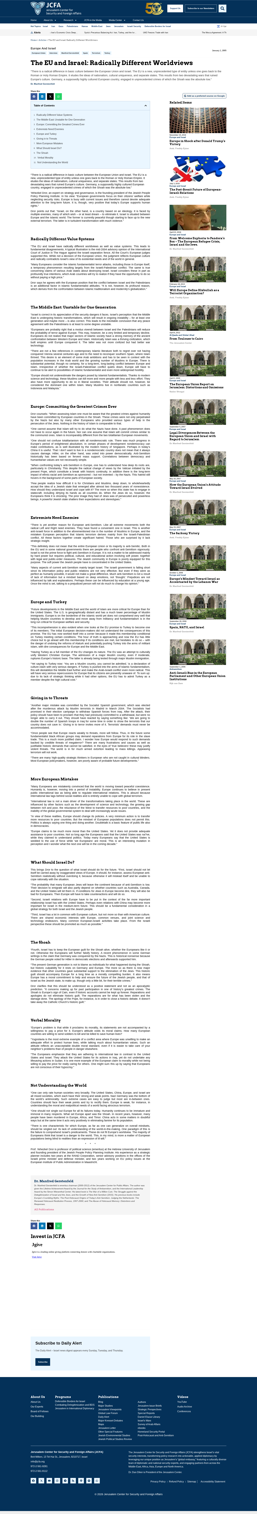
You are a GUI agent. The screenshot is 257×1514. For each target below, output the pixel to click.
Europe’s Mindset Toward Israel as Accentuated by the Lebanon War (195, 580)
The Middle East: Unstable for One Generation (60, 119)
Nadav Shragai (177, 391)
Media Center (115, 20)
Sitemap (191, 1481)
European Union (38, 53)
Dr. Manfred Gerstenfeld (43, 84)
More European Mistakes (49, 143)
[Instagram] (57, 1480)
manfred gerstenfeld (70, 53)
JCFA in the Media (93, 20)
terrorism (96, 53)
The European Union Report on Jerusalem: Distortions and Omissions (196, 386)
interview (53, 53)
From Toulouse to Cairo (186, 338)
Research (68, 20)
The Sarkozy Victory (184, 533)
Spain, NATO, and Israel (187, 627)
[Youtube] (49, 1480)
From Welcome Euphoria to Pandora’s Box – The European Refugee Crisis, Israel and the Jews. (197, 241)
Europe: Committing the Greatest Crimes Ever (60, 124)
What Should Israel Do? (49, 148)
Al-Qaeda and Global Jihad (182, 335)
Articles (42, 40)
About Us (48, 20)
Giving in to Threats (46, 138)
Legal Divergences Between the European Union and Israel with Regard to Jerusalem (193, 436)
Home (34, 20)
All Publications (44, 1209)
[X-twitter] (41, 1480)
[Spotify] (89, 1480)
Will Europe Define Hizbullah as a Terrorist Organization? (194, 292)
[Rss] (73, 1480)
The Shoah (42, 153)
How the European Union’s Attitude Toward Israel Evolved (195, 486)
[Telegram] (65, 1480)
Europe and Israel (43, 48)
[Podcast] (81, 1480)
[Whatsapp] (97, 1480)
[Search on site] (222, 8)
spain (85, 53)
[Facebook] (33, 1480)
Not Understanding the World (52, 162)
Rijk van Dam (176, 683)
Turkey (107, 53)
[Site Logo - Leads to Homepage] (56, 8)
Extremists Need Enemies (50, 129)
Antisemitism (176, 669)
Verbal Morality (45, 157)
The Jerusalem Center (181, 343)
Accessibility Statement (213, 1481)
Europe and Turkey (46, 134)
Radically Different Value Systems (54, 115)
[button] (34, 96)
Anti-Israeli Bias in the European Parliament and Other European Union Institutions (197, 676)
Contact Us (138, 20)
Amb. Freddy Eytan (179, 148)
